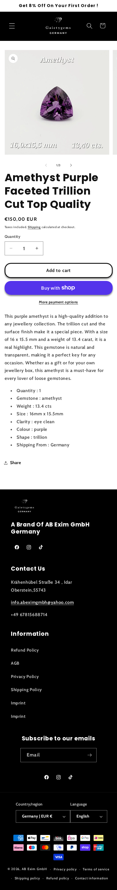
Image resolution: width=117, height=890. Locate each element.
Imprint (18, 703)
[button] (12, 25)
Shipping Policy (26, 689)
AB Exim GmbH (34, 869)
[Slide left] (46, 165)
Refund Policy (25, 650)
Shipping (34, 227)
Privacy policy (65, 869)
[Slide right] (71, 165)
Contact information (91, 878)
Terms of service (96, 869)
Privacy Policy (25, 676)
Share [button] (15, 462)
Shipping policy (28, 878)
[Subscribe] (89, 755)
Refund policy (57, 878)
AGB (15, 663)
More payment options (58, 302)
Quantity (13, 236)
